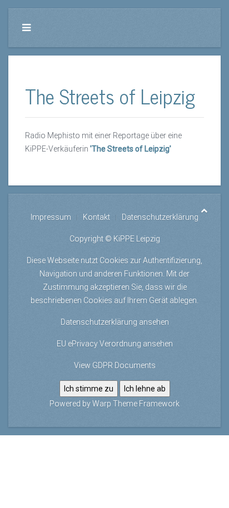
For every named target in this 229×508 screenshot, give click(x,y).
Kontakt (96, 217)
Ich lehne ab (145, 388)
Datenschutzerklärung (160, 217)
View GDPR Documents (115, 365)
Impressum (51, 217)
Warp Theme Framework (136, 403)
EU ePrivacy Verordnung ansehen (115, 343)
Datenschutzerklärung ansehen (115, 322)
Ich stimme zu (88, 388)
